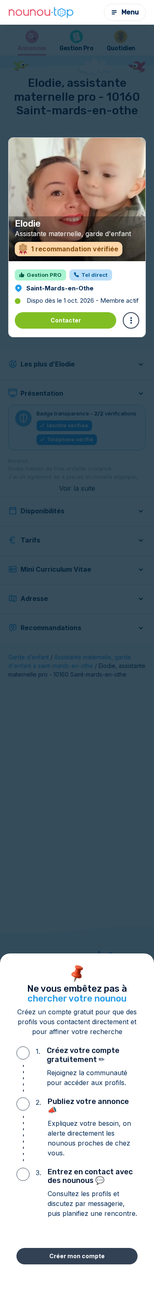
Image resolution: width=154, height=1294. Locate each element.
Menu (130, 12)
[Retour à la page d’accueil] (41, 13)
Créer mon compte (77, 1255)
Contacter (66, 320)
